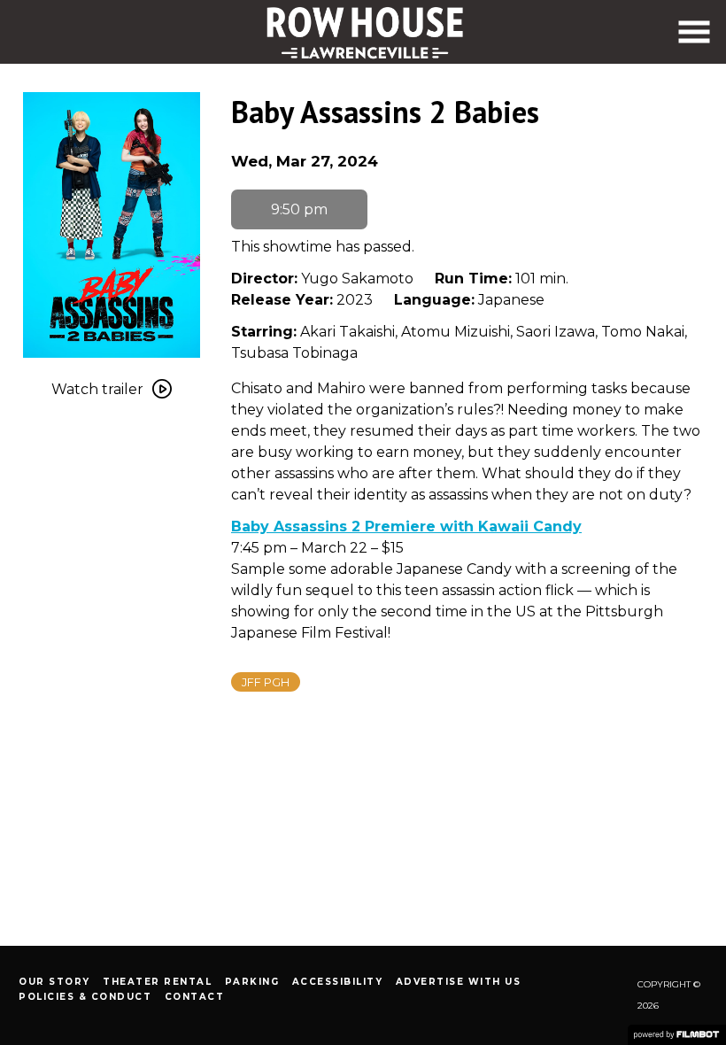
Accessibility (337, 981)
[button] (694, 32)
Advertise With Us (458, 981)
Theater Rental (157, 981)
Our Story (54, 981)
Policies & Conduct (85, 996)
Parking (252, 981)
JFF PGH (266, 682)
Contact (195, 996)
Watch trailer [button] (97, 389)
